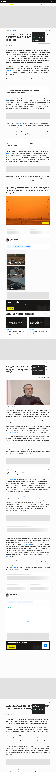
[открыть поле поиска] (51, 2)
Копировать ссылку (45, 38)
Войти (43, 1)
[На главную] (4, 1)
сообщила (8, 64)
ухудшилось (26, 489)
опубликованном (13, 426)
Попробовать (36, 33)
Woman (43, 4)
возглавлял (14, 530)
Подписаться (10, 302)
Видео (35, 4)
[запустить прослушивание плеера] (44, 24)
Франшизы (24, 4)
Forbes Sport (9, 322)
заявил (20, 117)
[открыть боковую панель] (48, 2)
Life (39, 4)
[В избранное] (26, 323)
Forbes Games (8, 4)
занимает (13, 561)
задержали (29, 538)
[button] (54, 2)
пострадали (15, 172)
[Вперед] (52, 225)
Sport (47, 4)
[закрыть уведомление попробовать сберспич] (44, 28)
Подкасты (30, 4)
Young (51, 4)
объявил (13, 473)
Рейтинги (17, 4)
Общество (32, 322)
